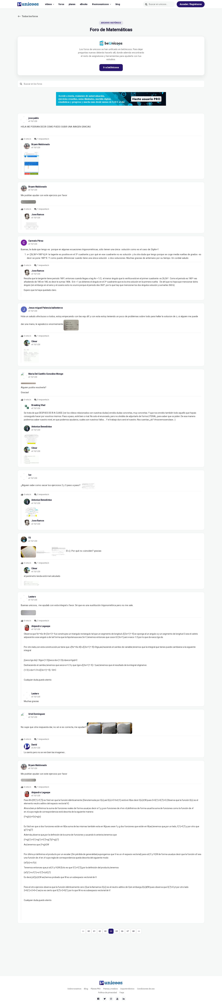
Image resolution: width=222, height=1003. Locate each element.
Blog (86, 989)
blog (118, 4)
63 (105, 931)
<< (83, 931)
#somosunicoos (100, 4)
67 (128, 931)
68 (133, 931)
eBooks (83, 4)
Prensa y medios (110, 989)
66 (122, 931)
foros (61, 4)
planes (72, 4)
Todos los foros (27, 16)
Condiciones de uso (146, 989)
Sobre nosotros (74, 989)
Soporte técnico (127, 989)
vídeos (48, 4)
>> (139, 931)
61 (94, 931)
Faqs (122, 992)
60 (89, 931)
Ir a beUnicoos (111, 67)
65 (117, 931)
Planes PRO (96, 989)
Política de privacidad (107, 992)
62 (100, 931)
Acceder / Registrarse (191, 4)
